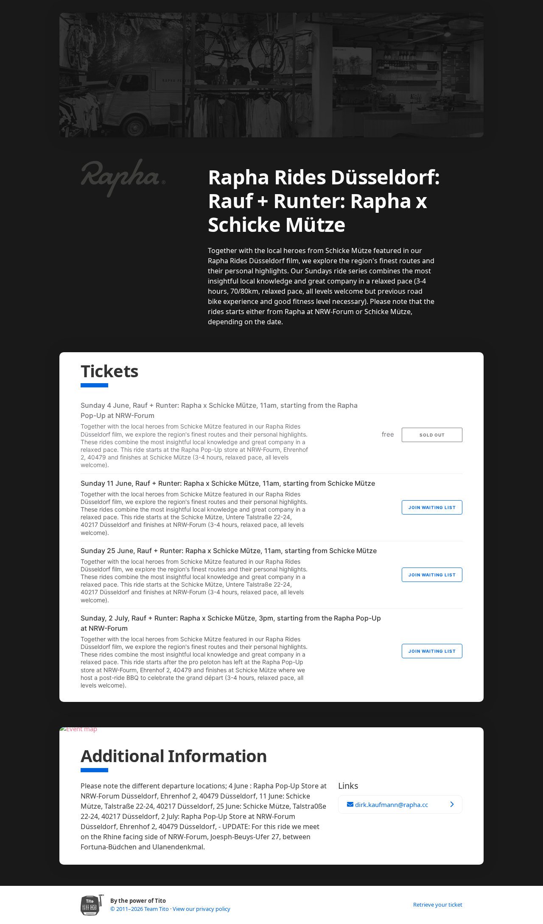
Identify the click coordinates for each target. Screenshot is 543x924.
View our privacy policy (201, 909)
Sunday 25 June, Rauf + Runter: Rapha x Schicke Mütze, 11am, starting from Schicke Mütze (229, 550)
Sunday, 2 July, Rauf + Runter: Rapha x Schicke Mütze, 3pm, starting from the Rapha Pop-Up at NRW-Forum (231, 623)
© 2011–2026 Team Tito (140, 909)
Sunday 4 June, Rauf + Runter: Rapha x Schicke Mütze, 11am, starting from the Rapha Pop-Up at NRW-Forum (219, 410)
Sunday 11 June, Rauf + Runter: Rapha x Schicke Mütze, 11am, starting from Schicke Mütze (228, 483)
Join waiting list (432, 507)
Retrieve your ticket (437, 904)
